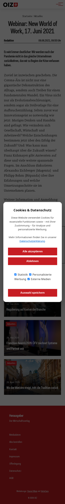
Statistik (22, 274)
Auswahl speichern (32, 292)
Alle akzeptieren (32, 251)
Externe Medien (40, 279)
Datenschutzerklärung (32, 241)
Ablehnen (32, 261)
